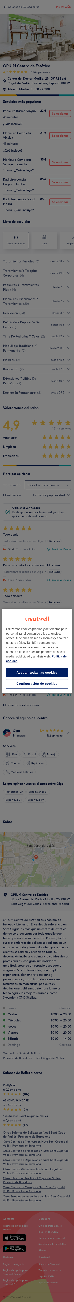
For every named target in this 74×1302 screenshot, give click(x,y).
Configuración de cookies (37, 683)
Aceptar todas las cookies (37, 672)
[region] (37, 651)
